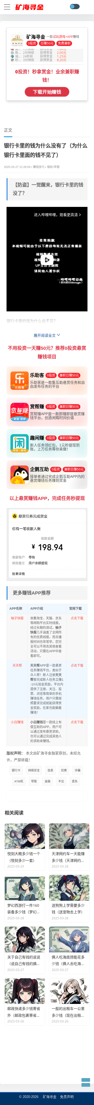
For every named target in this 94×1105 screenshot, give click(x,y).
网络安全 (34, 770)
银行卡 (16, 770)
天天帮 (17, 665)
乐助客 (12, 369)
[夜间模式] (74, 6)
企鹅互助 (14, 463)
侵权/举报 (53, 167)
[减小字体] (88, 129)
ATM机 (18, 781)
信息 (50, 770)
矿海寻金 (49, 1096)
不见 (61, 781)
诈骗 (77, 770)
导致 (34, 781)
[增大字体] (89, 129)
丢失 (75, 781)
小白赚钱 (17, 722)
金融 (47, 781)
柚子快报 (17, 618)
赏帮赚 (12, 400)
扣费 (64, 770)
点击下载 (77, 618)
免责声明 (67, 1096)
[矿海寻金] (29, 6)
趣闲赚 (12, 432)
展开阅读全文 (45, 335)
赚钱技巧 (38, 167)
